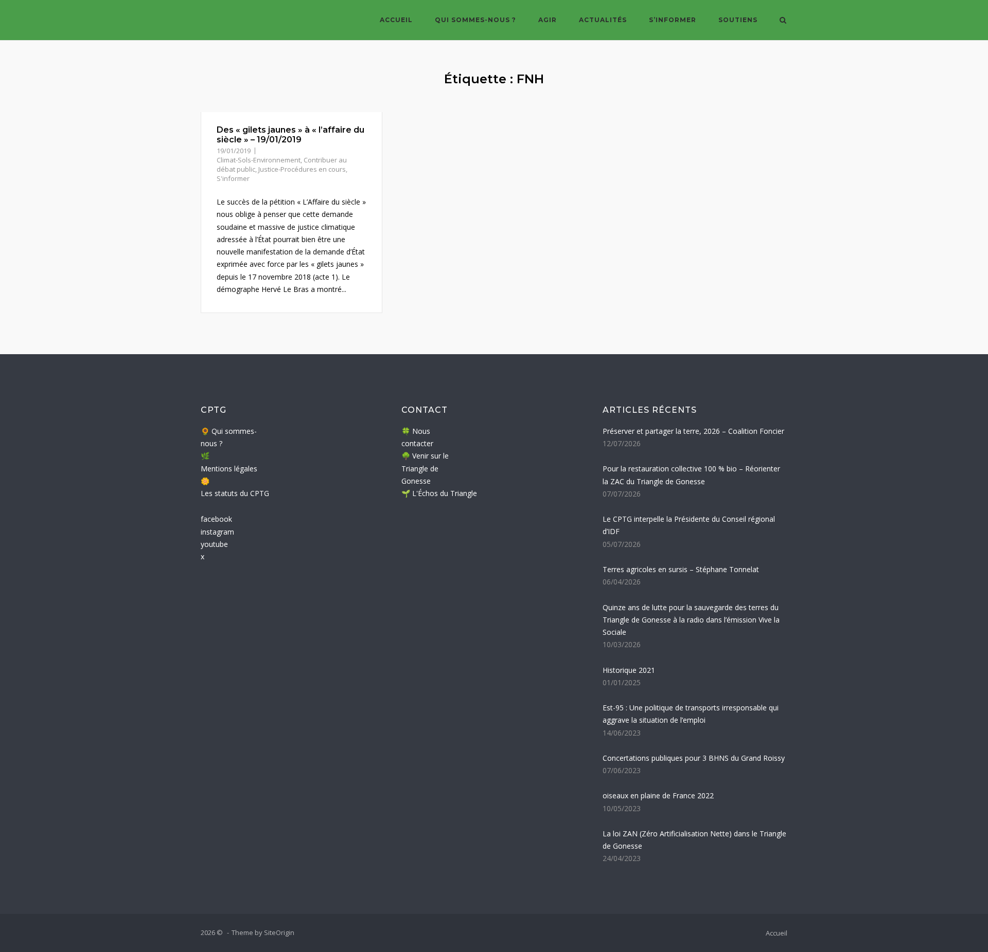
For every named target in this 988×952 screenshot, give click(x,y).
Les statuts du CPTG (235, 493)
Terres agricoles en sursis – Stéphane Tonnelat (681, 569)
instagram (217, 532)
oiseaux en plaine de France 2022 (658, 795)
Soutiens (737, 20)
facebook (216, 519)
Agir (547, 20)
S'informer (233, 178)
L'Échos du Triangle (444, 493)
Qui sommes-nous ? (475, 20)
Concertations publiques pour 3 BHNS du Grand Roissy (694, 758)
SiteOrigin (279, 932)
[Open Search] (783, 21)
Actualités (603, 20)
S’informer (672, 20)
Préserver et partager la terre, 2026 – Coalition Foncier (693, 431)
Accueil (396, 20)
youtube (214, 544)
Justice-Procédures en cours (302, 169)
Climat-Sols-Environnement (259, 159)
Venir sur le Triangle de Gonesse (425, 468)
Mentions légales (229, 468)
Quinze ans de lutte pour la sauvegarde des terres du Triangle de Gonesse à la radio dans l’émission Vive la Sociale (691, 619)
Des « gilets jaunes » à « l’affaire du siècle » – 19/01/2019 (290, 134)
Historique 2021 (629, 670)
